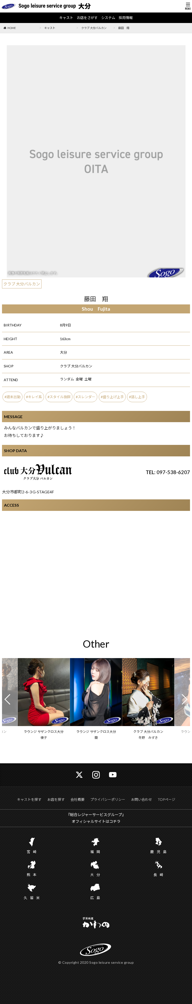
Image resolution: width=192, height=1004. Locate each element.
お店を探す (56, 799)
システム (108, 17)
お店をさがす (87, 17)
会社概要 (77, 799)
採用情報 (126, 17)
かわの (96, 923)
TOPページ (166, 799)
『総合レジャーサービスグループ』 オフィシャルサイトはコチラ (96, 818)
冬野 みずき (148, 738)
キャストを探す (29, 799)
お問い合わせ (141, 799)
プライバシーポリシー (107, 799)
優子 (43, 738)
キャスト (66, 17)
